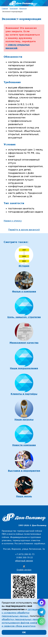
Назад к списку (13, 220)
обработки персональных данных (21, 619)
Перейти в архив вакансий (24, 229)
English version (24, 570)
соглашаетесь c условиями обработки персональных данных (23, 612)
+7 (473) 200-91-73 (24, 554)
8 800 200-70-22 (24, 557)
